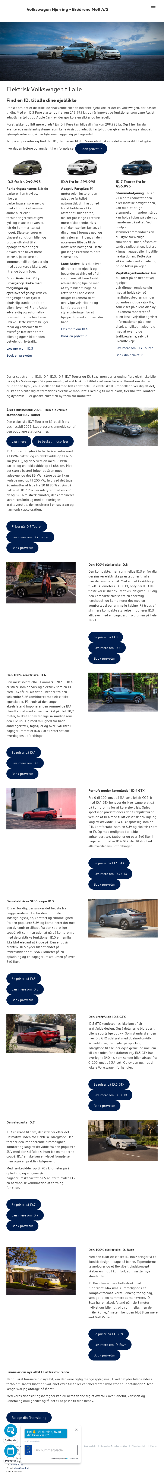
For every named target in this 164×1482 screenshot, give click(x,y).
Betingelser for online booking (114, 1446)
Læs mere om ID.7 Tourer (30, 537)
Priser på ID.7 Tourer (27, 526)
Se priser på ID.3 (106, 637)
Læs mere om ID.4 (25, 763)
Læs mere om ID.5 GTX (110, 1095)
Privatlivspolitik (138, 1446)
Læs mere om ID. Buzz (110, 1344)
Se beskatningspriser (53, 441)
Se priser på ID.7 (24, 1204)
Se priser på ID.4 (24, 752)
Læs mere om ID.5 (25, 989)
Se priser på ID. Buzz (108, 1334)
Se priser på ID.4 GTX (109, 863)
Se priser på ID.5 (24, 978)
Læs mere (19, 441)
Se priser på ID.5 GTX (109, 1084)
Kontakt (154, 1446)
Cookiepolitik (90, 1446)
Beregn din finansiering (29, 1417)
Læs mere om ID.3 (107, 648)
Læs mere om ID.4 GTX (110, 874)
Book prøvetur (22, 548)
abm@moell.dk (21, 1467)
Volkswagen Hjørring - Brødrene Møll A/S (67, 9)
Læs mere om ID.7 (25, 1215)
